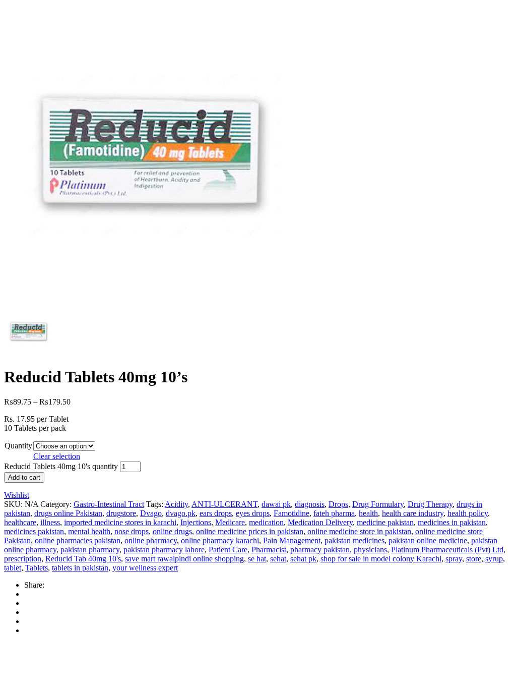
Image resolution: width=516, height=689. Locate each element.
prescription (22, 558)
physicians (370, 549)
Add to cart (24, 477)
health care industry (412, 513)
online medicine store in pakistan (359, 531)
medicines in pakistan (452, 522)
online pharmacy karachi (220, 540)
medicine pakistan (385, 522)
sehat (278, 558)
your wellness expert (145, 567)
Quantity (18, 445)
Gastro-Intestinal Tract (109, 504)
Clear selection (56, 456)
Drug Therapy (430, 504)
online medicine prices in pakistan (249, 531)
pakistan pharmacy (89, 549)
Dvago (151, 513)
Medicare (230, 522)
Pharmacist (268, 549)
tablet (12, 567)
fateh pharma (334, 513)
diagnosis (310, 504)
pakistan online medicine (428, 540)
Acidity (176, 504)
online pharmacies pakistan (77, 540)
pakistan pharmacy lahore (164, 549)
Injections (195, 522)
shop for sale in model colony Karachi (380, 558)
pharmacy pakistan (320, 549)
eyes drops (253, 513)
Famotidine (291, 513)
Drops (338, 504)
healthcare (20, 522)
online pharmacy (150, 540)
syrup (494, 558)
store (473, 558)
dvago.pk (181, 513)
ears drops (216, 513)
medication (266, 522)
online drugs (172, 531)
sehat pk (303, 558)
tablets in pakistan (80, 567)
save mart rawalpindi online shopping (184, 558)
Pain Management (291, 540)
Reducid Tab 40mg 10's (83, 558)
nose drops (131, 531)
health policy (467, 513)
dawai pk (276, 504)
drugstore (121, 513)
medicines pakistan (34, 531)
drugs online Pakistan (68, 513)
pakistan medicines (354, 540)
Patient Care (228, 549)
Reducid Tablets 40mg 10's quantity (61, 466)
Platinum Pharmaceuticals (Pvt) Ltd (447, 549)
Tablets (36, 567)
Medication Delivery (320, 522)
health (368, 513)
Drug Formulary (378, 504)
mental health (89, 531)
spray (453, 558)
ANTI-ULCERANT (224, 504)
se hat (257, 558)
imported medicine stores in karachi (120, 522)
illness (50, 522)
